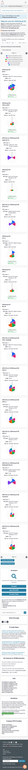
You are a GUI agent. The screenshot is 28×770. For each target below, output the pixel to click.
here (15, 672)
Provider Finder (14, 594)
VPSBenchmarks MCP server (9, 17)
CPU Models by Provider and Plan (9, 687)
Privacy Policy (6, 751)
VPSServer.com (21, 767)
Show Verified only (7, 50)
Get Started (5, 604)
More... (3, 733)
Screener (14, 586)
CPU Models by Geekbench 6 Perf (9, 685)
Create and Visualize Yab (8, 563)
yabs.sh (2, 23)
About (4, 754)
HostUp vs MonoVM (6, 729)
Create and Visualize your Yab (9, 605)
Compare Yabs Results (7, 560)
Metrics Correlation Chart (7, 692)
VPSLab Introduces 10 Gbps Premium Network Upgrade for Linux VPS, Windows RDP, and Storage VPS (13, 654)
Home (2, 6)
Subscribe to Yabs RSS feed (8, 30)
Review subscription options (9, 763)
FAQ (4, 749)
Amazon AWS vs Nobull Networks (9, 726)
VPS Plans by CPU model (7, 689)
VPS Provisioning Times (7, 690)
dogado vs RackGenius (7, 724)
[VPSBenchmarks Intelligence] (25, 767)
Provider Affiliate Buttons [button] (7, 713)
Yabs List (5, 607)
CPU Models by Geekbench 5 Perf (9, 683)
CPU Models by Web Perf (7, 686)
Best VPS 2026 (14, 590)
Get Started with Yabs (14, 28)
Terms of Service (7, 752)
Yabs (6, 6)
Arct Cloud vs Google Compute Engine (10, 730)
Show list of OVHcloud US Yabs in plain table (11, 46)
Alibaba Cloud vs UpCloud (7, 732)
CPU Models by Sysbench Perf (9, 682)
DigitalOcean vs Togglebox (8, 727)
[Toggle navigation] (25, 2)
